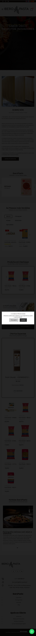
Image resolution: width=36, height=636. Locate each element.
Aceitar (23, 320)
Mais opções (14, 320)
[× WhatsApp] (31, 631)
